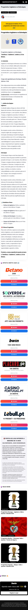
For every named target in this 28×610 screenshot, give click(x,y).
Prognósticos (12, 12)
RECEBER (15, 281)
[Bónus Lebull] (14, 416)
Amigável (4, 535)
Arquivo (3, 605)
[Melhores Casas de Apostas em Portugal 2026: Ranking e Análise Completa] (9, 1)
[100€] (14, 319)
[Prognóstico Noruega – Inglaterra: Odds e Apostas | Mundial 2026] (14, 500)
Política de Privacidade (21, 604)
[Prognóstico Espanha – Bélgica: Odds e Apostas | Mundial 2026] (14, 553)
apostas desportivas (6, 99)
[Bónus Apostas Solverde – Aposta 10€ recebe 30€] (14, 294)
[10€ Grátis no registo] (14, 366)
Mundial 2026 (5, 509)
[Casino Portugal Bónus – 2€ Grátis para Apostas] (14, 391)
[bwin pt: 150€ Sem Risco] (14, 343)
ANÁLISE (15, 284)
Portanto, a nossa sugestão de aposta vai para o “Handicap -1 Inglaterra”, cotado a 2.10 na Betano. (13, 254)
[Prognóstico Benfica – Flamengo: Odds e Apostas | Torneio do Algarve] (14, 527)
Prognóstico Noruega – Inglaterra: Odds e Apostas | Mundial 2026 (12, 512)
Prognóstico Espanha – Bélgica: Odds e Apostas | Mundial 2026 (11, 565)
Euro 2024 (4, 12)
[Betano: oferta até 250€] (14, 271)
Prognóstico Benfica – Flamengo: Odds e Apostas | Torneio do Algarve (12, 539)
